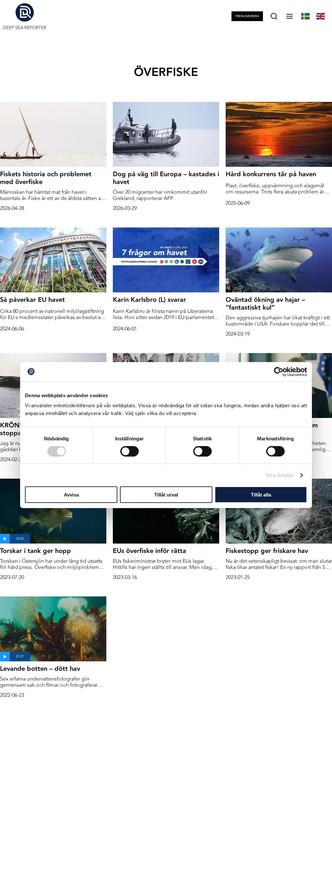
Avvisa (71, 494)
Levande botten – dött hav (40, 668)
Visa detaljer (280, 475)
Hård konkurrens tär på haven (271, 174)
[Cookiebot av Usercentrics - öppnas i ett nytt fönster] (278, 371)
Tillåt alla (261, 494)
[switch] (129, 451)
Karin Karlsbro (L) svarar (149, 299)
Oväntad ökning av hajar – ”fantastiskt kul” (265, 303)
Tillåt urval (166, 494)
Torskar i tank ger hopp (35, 551)
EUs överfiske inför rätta (149, 551)
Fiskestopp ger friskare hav (267, 551)
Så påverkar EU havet (32, 299)
